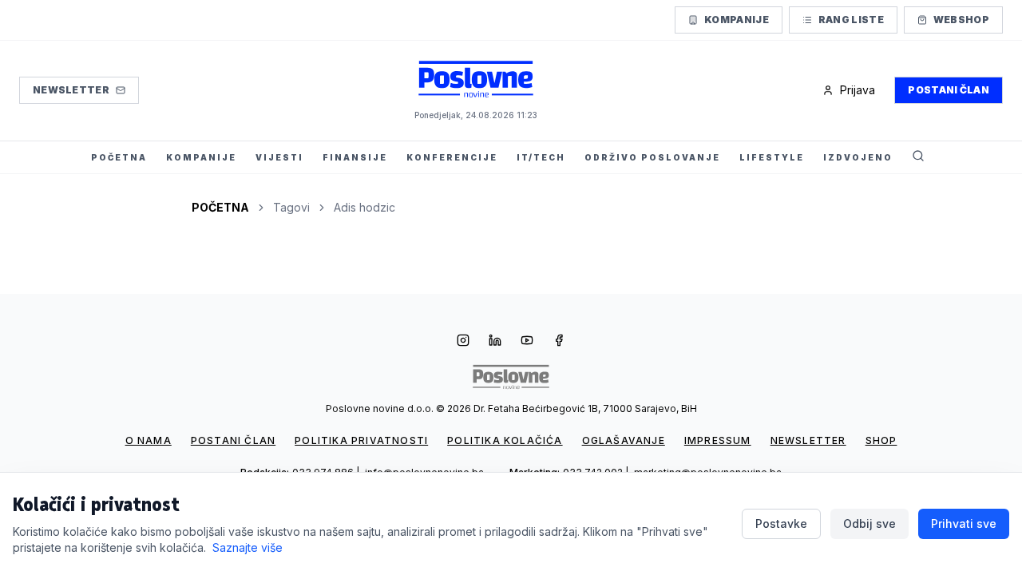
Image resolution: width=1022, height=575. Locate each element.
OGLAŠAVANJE (623, 440)
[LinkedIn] (495, 341)
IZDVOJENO (858, 157)
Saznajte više (247, 547)
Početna (220, 207)
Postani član (948, 90)
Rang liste (851, 20)
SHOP (881, 440)
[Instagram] (463, 341)
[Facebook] (559, 341)
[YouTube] (527, 341)
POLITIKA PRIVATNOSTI (361, 440)
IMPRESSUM (717, 440)
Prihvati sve (963, 523)
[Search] (918, 157)
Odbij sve (869, 523)
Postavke (781, 523)
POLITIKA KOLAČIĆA (504, 440)
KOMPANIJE (201, 157)
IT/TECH (541, 157)
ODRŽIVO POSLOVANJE (652, 157)
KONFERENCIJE (451, 157)
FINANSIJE (355, 157)
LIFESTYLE (771, 157)
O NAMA (148, 440)
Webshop (961, 20)
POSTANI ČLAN (233, 440)
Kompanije (736, 20)
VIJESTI (279, 157)
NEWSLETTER (808, 440)
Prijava (857, 90)
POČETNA (119, 157)
